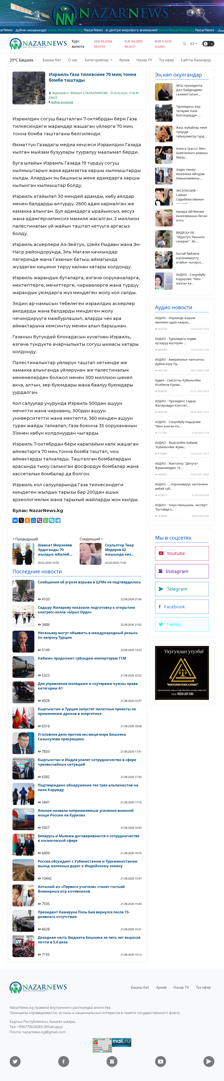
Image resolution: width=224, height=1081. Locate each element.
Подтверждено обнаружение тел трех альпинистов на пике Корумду (88, 787)
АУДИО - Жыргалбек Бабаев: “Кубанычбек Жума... (176, 444)
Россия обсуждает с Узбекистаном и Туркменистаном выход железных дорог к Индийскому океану (87, 863)
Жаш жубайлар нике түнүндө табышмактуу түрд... (191, 131)
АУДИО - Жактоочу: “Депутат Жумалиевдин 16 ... (176, 465)
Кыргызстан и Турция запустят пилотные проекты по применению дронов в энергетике (87, 711)
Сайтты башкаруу (196, 60)
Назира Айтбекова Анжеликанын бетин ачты (191, 215)
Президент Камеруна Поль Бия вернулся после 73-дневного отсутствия (84, 914)
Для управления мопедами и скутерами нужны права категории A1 (88, 686)
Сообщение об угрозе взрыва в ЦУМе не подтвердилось (89, 582)
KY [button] (192, 43)
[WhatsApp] (45, 520)
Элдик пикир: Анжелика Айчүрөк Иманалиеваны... (190, 173)
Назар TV (144, 60)
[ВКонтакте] (15, 520)
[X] (21, 520)
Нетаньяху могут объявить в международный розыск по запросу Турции (88, 635)
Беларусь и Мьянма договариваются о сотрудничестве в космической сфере (88, 838)
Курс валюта (78, 44)
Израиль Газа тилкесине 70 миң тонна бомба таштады (92, 77)
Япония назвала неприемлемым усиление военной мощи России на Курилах (86, 813)
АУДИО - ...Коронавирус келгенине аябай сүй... (181, 486)
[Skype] (51, 520)
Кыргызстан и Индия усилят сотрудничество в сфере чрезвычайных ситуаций (87, 762)
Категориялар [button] (97, 60)
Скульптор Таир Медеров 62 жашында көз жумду (119, 549)
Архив (124, 60)
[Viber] (39, 520)
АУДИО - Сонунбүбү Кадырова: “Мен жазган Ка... (190, 278)
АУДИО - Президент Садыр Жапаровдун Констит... (175, 403)
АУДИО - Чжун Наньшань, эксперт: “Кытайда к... (181, 507)
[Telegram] (58, 520)
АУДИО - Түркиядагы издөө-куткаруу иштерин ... (176, 341)
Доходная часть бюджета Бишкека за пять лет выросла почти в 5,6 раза (89, 939)
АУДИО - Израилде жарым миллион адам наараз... (175, 320)
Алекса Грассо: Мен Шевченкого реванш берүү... (192, 152)
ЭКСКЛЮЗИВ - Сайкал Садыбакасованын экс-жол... (190, 197)
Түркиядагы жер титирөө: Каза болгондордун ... (188, 110)
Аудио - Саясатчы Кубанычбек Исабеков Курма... (178, 382)
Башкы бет (52, 60)
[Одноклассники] (27, 520)
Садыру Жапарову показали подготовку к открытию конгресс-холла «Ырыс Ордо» (86, 609)
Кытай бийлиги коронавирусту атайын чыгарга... (189, 257)
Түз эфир (166, 60)
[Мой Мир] (33, 520)
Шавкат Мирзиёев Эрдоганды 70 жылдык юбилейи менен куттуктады (55, 549)
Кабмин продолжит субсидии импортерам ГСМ (82, 658)
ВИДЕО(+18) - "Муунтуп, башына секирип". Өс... (190, 236)
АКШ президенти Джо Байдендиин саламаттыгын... (189, 89)
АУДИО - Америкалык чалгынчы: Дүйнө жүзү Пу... (180, 361)
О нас (73, 60)
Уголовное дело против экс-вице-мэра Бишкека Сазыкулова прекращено (82, 736)
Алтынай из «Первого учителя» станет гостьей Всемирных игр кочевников (81, 889)
